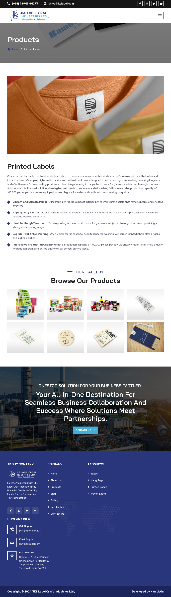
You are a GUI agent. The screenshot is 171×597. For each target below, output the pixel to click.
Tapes (94, 473)
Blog (53, 493)
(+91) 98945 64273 (24, 3)
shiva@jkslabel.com (61, 3)
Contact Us (84, 430)
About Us (56, 480)
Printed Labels (99, 487)
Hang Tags (97, 480)
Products (56, 487)
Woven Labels (99, 493)
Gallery (54, 500)
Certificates (57, 507)
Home (14, 49)
